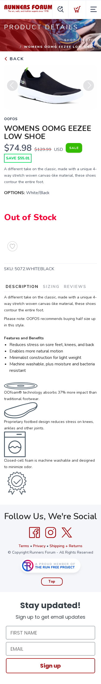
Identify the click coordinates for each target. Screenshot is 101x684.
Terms (24, 545)
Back (16, 59)
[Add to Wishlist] (12, 246)
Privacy (39, 545)
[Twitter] (67, 533)
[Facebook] (34, 533)
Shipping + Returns (66, 545)
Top (51, 581)
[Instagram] (51, 533)
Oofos (89, 40)
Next (88, 85)
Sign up (50, 665)
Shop (70, 40)
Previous (12, 85)
